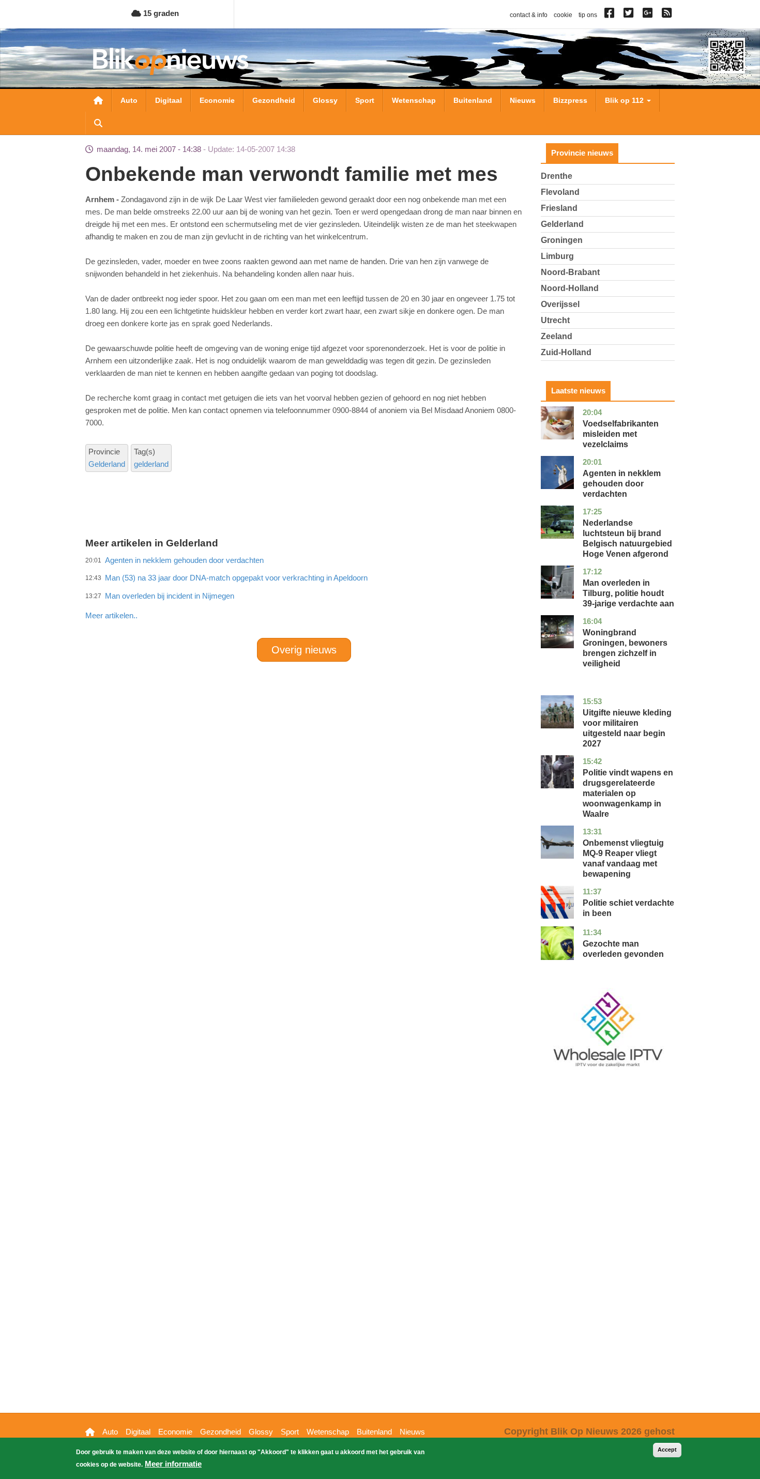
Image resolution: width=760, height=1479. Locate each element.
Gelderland (106, 464)
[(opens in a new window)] (610, 15)
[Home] (170, 61)
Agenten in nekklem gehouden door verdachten (622, 483)
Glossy (325, 100)
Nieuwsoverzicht (98, 100)
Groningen (562, 240)
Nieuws (523, 100)
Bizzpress (570, 100)
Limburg (557, 256)
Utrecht (555, 320)
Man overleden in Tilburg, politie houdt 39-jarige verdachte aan (628, 593)
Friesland (559, 208)
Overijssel (560, 304)
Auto (129, 100)
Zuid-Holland (566, 352)
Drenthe (556, 176)
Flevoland (560, 192)
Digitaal (168, 100)
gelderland (151, 464)
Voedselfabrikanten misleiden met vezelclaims (621, 434)
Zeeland (556, 336)
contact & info (529, 15)
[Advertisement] (304, 593)
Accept (667, 1449)
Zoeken (98, 123)
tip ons (588, 15)
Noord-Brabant (570, 272)
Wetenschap (414, 100)
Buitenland (472, 100)
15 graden (160, 13)
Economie (217, 100)
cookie (563, 15)
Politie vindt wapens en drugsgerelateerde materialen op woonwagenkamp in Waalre (628, 793)
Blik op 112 (625, 100)
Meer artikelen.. (111, 615)
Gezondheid (273, 100)
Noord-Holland (570, 288)
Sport (364, 100)
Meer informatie (173, 1463)
